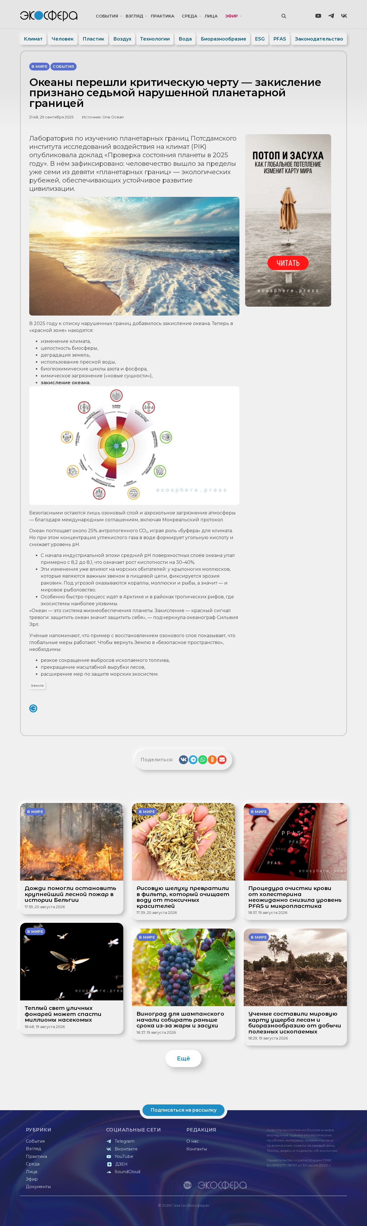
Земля (37, 685)
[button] (183, 759)
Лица (211, 16)
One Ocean (113, 117)
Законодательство (319, 39)
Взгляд (134, 16)
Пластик (93, 39)
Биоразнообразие (223, 39)
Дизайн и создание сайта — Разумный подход (311, 1215)
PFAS (280, 39)
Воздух (122, 39)
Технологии (155, 39)
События (107, 16)
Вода (185, 39)
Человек (63, 39)
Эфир (231, 16)
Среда (189, 16)
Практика (162, 16)
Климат (33, 39)
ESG (260, 39)
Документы (38, 1186)
